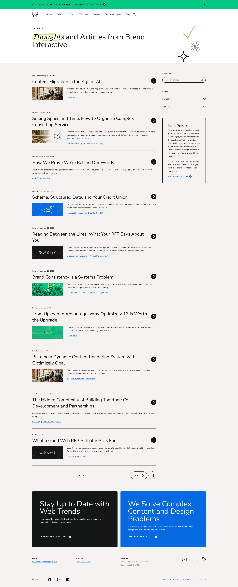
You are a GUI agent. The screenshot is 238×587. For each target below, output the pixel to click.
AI (33, 178)
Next (137, 475)
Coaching (36, 421)
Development (77, 378)
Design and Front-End (77, 292)
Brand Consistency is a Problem (72, 277)
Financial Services (75, 213)
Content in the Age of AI (66, 82)
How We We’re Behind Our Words (73, 163)
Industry (166, 98)
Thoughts (83, 14)
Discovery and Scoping (93, 143)
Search (129, 14)
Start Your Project (113, 14)
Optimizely (72, 335)
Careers (96, 14)
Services (61, 14)
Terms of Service (170, 579)
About (49, 14)
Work (72, 14)
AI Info (203, 579)
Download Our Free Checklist (88, 4)
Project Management (98, 256)
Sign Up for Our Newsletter (53, 537)
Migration (71, 97)
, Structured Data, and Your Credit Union (80, 197)
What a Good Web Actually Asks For (74, 441)
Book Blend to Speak (178, 176)
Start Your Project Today (141, 537)
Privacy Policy (189, 579)
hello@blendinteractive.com (44, 561)
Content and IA (73, 143)
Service (166, 106)
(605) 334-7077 (83, 561)
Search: (166, 73)
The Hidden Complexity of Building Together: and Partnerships (81, 403)
